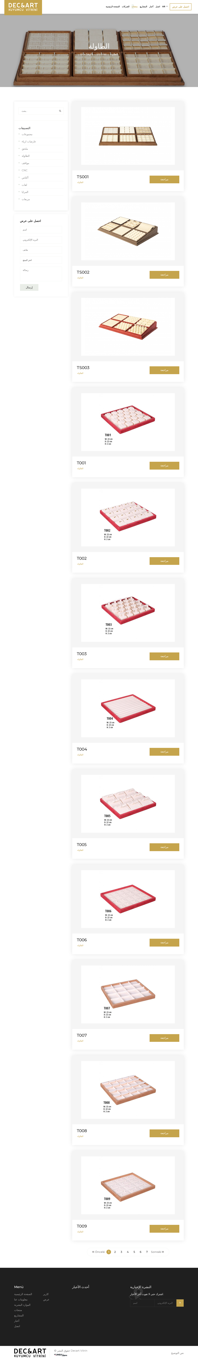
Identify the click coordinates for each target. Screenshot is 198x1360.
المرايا (25, 192)
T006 (82, 939)
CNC (25, 170)
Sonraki (156, 1252)
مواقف (25, 163)
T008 (82, 1130)
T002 (82, 558)
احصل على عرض (180, 6)
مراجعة (164, 179)
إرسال (29, 287)
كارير (46, 1294)
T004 (82, 749)
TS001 (83, 176)
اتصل (158, 6)
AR (164, 6)
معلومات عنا (21, 1299)
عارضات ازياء (29, 141)
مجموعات (27, 134)
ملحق (25, 148)
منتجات (135, 6)
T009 (82, 1226)
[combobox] (41, 260)
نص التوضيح (177, 1353)
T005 (82, 844)
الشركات (125, 6)
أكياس (25, 177)
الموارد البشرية (22, 1304)
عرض (46, 1299)
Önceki (99, 1252)
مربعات (26, 199)
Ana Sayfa (86, 54)
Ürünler (102, 54)
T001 (81, 462)
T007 (82, 1035)
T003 (82, 653)
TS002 (83, 272)
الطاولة (114, 54)
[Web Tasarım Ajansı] (60, 1355)
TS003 (83, 367)
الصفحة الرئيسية (113, 6)
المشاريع (143, 6)
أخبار (151, 6)
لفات (24, 184)
